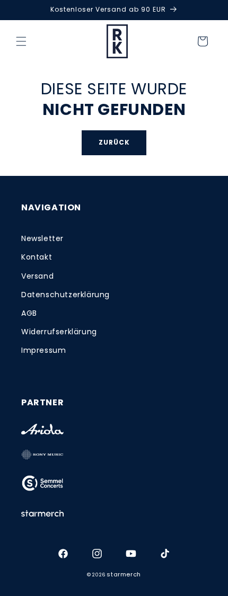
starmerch (124, 574)
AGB (29, 313)
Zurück (114, 142)
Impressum (43, 350)
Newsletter (42, 238)
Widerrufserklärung (59, 331)
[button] (21, 41)
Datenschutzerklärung (65, 294)
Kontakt (36, 257)
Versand (37, 276)
